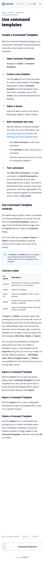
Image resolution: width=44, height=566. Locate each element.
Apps (4, 12)
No (36, 536)
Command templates (10, 15)
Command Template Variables (20, 133)
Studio (10, 12)
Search (22, 4)
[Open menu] (40, 4)
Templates (20, 12)
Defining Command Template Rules (22, 136)
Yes (27, 536)
